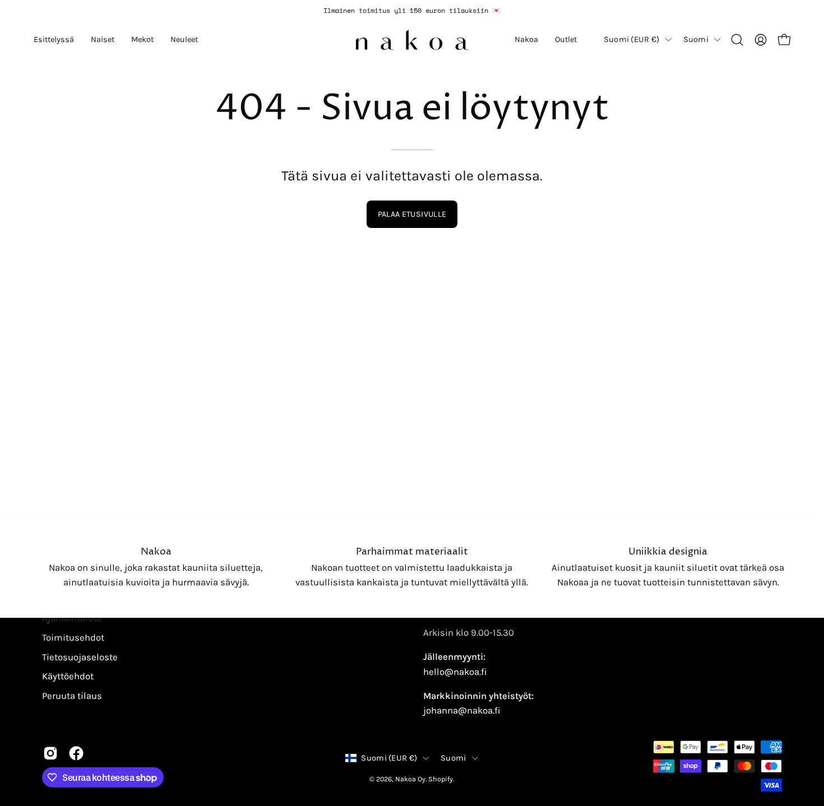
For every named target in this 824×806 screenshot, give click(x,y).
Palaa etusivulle (412, 214)
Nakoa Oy (410, 779)
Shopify (440, 779)
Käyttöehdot (68, 676)
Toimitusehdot (73, 637)
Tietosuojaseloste (80, 656)
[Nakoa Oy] (412, 40)
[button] (53, 39)
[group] (412, 10)
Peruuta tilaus (72, 695)
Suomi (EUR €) (632, 39)
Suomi (696, 39)
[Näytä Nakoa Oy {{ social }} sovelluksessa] (50, 753)
